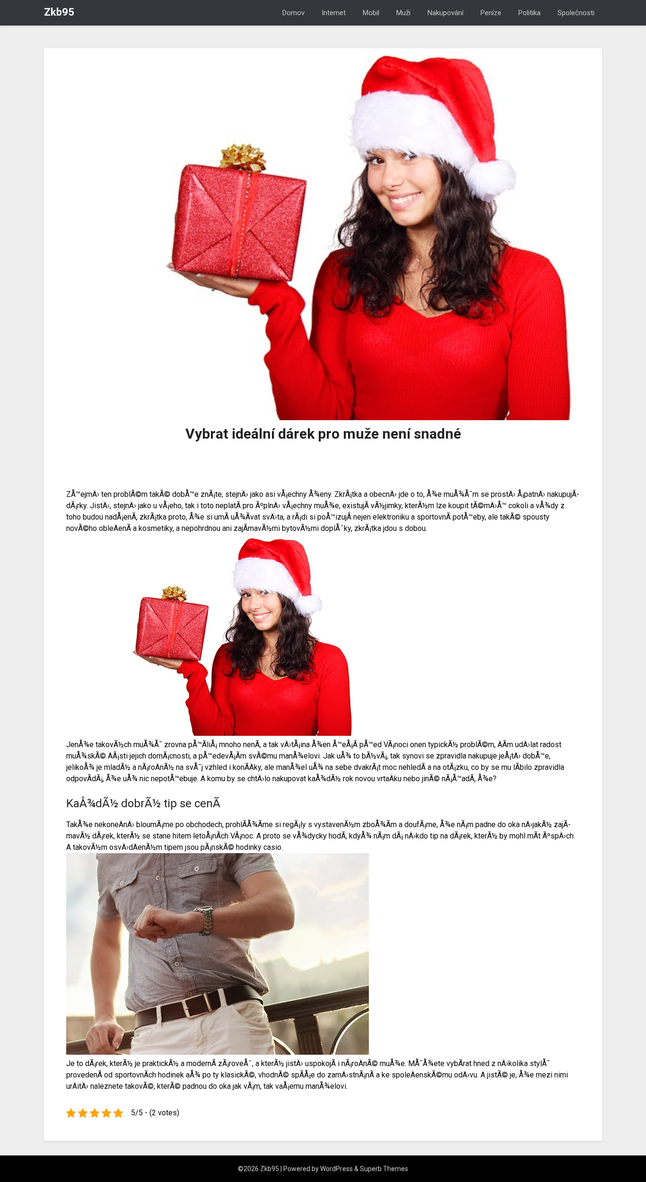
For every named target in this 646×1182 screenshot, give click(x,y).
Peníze (490, 13)
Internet (334, 13)
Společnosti (576, 13)
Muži (403, 13)
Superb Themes (384, 1169)
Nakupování (445, 13)
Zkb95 (59, 12)
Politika (529, 13)
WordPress (336, 1169)
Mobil (371, 13)
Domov (293, 13)
